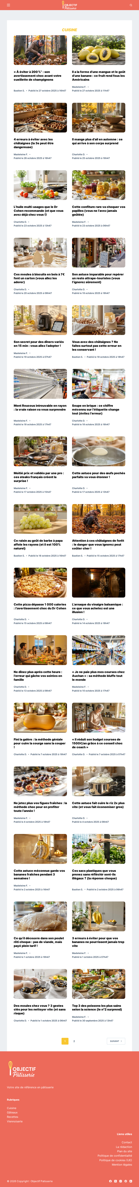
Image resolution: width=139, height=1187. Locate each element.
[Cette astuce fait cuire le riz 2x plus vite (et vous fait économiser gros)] (98, 781)
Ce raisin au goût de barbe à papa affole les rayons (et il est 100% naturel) (38, 544)
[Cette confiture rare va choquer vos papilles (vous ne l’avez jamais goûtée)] (98, 185)
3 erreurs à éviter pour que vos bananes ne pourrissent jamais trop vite (98, 942)
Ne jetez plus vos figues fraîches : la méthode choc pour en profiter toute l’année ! (40, 807)
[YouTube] (131, 1181)
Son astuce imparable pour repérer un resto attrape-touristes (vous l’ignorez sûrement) (98, 278)
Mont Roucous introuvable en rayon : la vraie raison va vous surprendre (40, 407)
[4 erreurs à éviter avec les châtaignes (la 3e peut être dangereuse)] (40, 118)
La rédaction (124, 1147)
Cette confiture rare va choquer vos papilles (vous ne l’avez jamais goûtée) (98, 210)
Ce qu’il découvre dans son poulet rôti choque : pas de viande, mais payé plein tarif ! (39, 942)
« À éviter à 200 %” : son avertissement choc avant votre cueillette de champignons (37, 75)
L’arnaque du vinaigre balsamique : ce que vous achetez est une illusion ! (97, 608)
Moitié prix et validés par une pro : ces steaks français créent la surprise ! (39, 477)
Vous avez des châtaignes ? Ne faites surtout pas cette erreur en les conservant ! (96, 345)
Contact (127, 1142)
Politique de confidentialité (115, 1155)
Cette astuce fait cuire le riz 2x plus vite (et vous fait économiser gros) (98, 805)
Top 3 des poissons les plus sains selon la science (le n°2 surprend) (97, 1007)
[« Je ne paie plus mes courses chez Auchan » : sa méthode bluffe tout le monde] (98, 650)
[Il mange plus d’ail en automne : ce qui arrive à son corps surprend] (98, 118)
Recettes (12, 1116)
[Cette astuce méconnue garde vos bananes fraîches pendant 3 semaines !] (40, 849)
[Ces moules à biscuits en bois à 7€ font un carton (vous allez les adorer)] (40, 253)
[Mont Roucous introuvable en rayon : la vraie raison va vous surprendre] (40, 384)
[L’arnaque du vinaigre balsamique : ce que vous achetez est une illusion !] (98, 583)
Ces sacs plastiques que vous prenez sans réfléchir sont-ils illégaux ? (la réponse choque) (94, 874)
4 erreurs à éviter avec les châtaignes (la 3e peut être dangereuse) (34, 143)
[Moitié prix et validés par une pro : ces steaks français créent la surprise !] (40, 451)
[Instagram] (120, 1181)
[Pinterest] (125, 1181)
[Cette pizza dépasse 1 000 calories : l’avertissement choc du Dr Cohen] (40, 583)
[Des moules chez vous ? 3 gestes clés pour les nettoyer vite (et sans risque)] (40, 984)
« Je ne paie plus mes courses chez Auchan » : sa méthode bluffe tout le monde (98, 675)
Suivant (114, 1041)
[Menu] (8, 5)
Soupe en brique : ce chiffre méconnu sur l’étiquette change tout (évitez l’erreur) (95, 409)
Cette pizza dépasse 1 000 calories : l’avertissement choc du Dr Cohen (40, 606)
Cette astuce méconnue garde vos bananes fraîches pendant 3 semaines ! (39, 874)
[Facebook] (110, 1181)
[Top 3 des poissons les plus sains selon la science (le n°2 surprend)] (98, 984)
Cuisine (11, 1108)
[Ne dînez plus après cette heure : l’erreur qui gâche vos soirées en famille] (40, 650)
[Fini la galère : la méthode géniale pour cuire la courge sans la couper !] (40, 718)
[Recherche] (131, 5)
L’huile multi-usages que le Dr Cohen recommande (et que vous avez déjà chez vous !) (38, 210)
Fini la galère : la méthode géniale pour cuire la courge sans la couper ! (40, 743)
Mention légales (122, 1164)
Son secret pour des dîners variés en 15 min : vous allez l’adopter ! (39, 343)
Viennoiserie (15, 1121)
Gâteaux (12, 1112)
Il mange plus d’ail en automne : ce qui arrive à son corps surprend (97, 141)
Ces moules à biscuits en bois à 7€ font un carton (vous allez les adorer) (39, 278)
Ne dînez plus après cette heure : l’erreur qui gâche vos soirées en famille (38, 675)
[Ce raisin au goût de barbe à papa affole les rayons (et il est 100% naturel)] (40, 519)
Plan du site (124, 1151)
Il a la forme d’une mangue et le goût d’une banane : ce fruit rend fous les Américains (98, 75)
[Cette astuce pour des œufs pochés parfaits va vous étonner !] (98, 451)
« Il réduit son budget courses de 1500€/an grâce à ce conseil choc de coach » (97, 743)
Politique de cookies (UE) (115, 1160)
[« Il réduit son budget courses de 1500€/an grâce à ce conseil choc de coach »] (98, 718)
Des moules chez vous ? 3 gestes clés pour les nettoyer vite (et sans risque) (40, 1009)
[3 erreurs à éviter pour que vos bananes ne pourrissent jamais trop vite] (98, 916)
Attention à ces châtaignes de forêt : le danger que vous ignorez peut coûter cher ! (98, 544)
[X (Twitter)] (115, 1181)
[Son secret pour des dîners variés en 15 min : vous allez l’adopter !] (40, 320)
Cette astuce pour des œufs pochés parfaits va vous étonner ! (98, 475)
